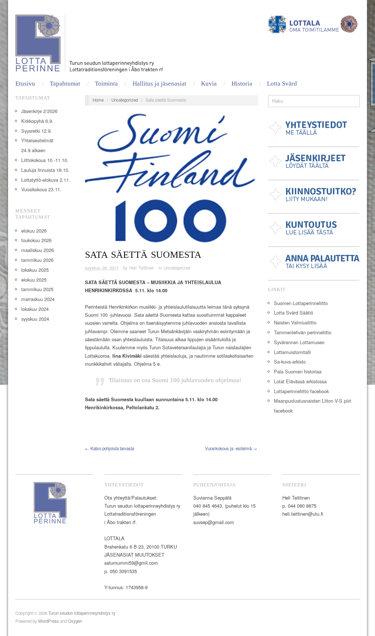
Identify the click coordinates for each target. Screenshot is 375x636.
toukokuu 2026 (36, 240)
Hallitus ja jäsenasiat (159, 83)
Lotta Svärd (282, 83)
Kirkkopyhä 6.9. (37, 120)
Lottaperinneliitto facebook (301, 391)
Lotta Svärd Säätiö (293, 312)
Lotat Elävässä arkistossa (300, 381)
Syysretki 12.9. (36, 130)
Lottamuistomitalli (292, 352)
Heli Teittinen (141, 268)
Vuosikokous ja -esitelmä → (231, 448)
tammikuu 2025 (37, 289)
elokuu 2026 (34, 230)
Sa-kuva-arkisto (290, 361)
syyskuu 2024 (35, 318)
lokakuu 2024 (35, 308)
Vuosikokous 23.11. (41, 189)
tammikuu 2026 (37, 259)
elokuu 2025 (34, 279)
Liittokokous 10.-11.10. (44, 160)
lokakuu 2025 (35, 269)
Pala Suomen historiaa (298, 371)
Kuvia (209, 83)
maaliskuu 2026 (37, 250)
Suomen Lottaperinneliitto (301, 303)
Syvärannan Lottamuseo (299, 342)
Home (98, 100)
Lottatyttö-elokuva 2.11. (45, 179)
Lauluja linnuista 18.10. (45, 169)
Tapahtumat (65, 83)
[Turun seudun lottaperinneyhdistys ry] (92, 45)
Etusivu (25, 83)
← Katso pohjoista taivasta (109, 448)
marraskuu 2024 (38, 299)
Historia (241, 83)
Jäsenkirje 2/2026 (39, 111)
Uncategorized (124, 100)
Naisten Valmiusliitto (295, 322)
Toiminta (106, 83)
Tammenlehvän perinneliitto (302, 332)
